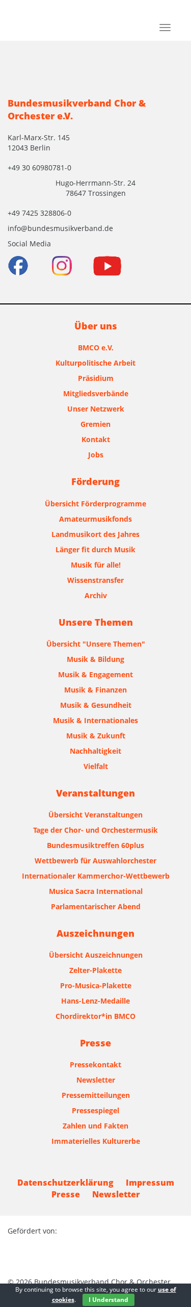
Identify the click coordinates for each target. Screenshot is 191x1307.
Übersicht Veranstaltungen (95, 814)
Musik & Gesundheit (95, 705)
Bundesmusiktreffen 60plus (95, 845)
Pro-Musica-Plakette (95, 985)
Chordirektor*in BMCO (95, 1016)
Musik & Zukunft (95, 735)
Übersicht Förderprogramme (95, 503)
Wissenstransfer (95, 580)
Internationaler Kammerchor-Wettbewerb (96, 876)
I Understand (108, 1299)
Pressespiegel (95, 1110)
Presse (65, 1194)
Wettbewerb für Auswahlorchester (95, 860)
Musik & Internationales (95, 720)
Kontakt (95, 439)
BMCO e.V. (96, 347)
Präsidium (96, 378)
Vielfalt (96, 766)
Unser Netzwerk (95, 409)
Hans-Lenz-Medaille (95, 1001)
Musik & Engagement (95, 674)
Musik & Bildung (95, 659)
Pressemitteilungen (96, 1095)
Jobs (95, 454)
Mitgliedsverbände (95, 393)
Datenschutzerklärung (65, 1182)
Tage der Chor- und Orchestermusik (95, 830)
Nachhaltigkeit (95, 751)
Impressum (150, 1182)
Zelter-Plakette (95, 970)
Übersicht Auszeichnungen (96, 955)
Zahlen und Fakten (95, 1126)
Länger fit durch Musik (95, 549)
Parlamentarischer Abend (96, 906)
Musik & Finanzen (95, 690)
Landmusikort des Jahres (95, 534)
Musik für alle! (96, 565)
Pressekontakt (95, 1064)
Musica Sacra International (96, 891)
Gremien (95, 424)
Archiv (96, 595)
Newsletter (95, 1080)
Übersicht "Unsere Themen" (95, 644)
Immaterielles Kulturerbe (95, 1141)
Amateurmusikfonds (95, 519)
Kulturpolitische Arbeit (95, 363)
